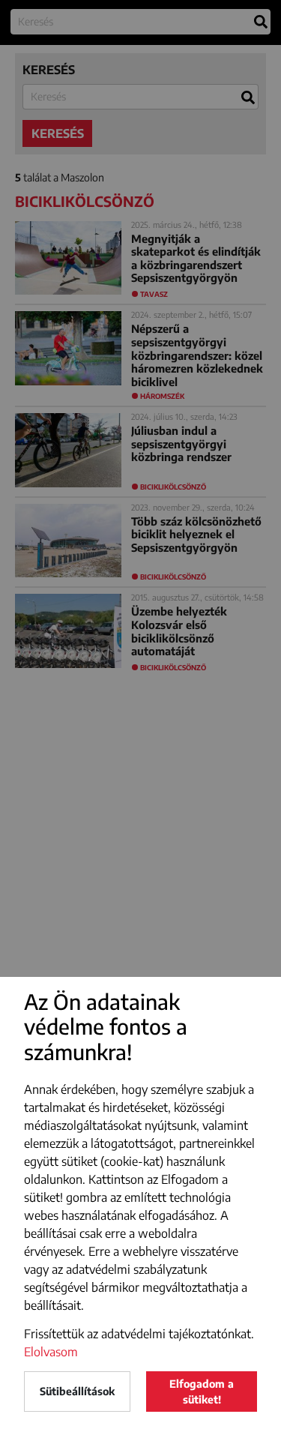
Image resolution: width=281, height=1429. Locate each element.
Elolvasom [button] (51, 1351)
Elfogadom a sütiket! (201, 1391)
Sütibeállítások (77, 1391)
